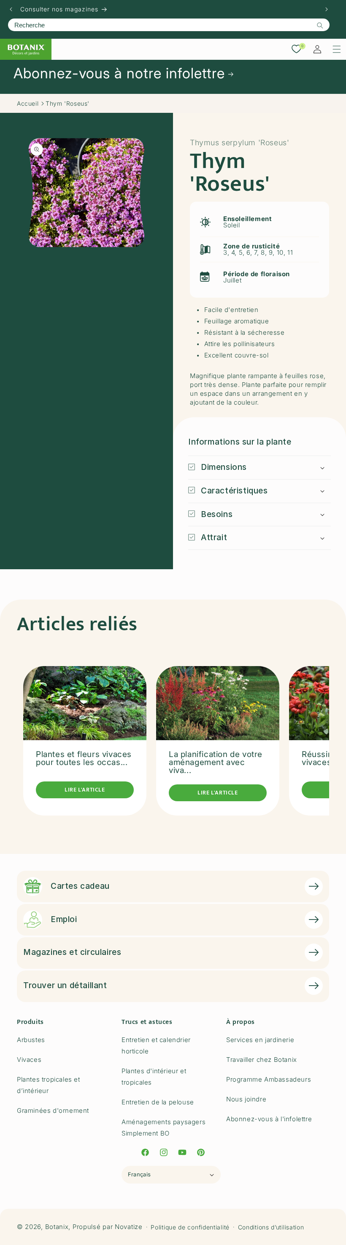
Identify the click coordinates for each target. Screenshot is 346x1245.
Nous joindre (246, 1099)
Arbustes (31, 1040)
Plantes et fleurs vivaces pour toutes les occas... (84, 758)
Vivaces (29, 1060)
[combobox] (169, 25)
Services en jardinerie (260, 1040)
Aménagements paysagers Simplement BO (163, 1127)
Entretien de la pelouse (158, 1102)
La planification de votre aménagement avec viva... (215, 762)
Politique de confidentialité (190, 1227)
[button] (336, 49)
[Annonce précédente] (11, 9)
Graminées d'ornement (53, 1110)
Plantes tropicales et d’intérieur (48, 1085)
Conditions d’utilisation (271, 1227)
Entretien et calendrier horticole (156, 1045)
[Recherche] (320, 25)
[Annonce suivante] (326, 9)
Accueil (27, 103)
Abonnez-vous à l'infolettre (269, 1119)
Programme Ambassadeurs (268, 1079)
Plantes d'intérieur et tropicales (154, 1076)
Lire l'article (85, 789)
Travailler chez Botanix (261, 1060)
